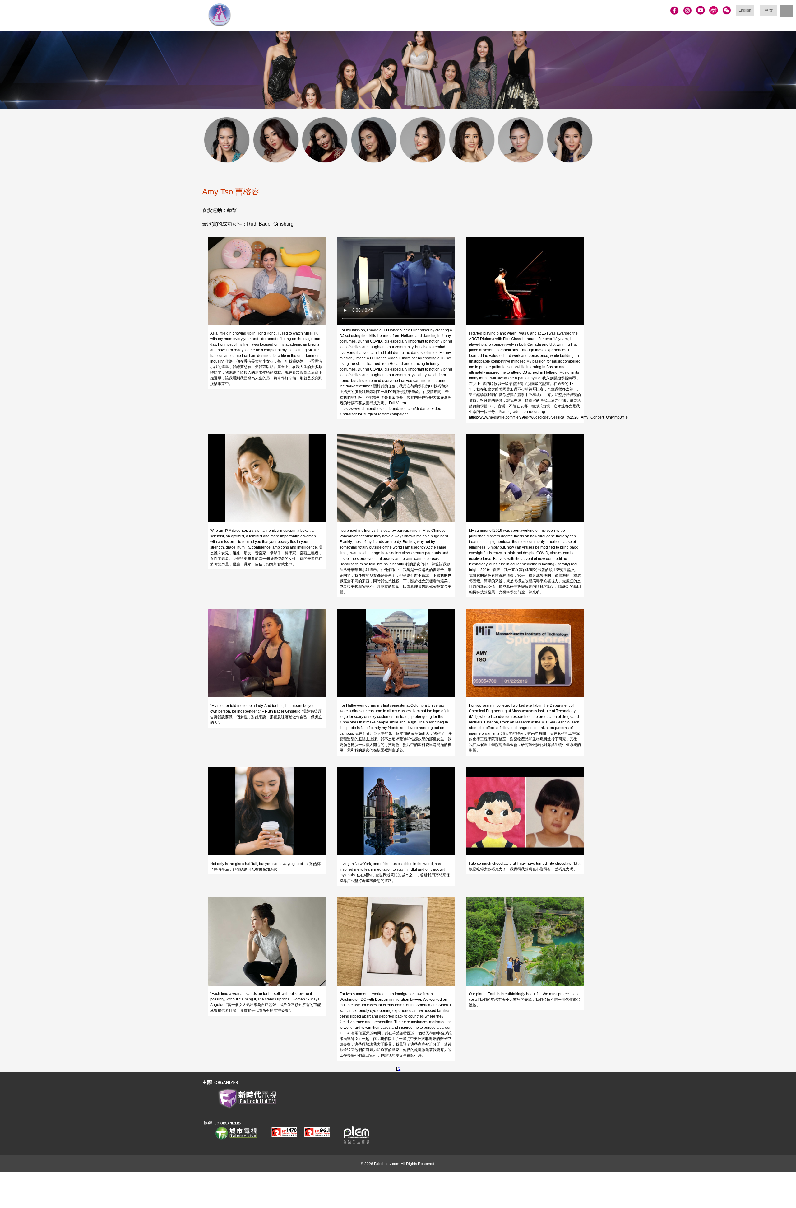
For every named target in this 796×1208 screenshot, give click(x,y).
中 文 (769, 10)
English (744, 10)
